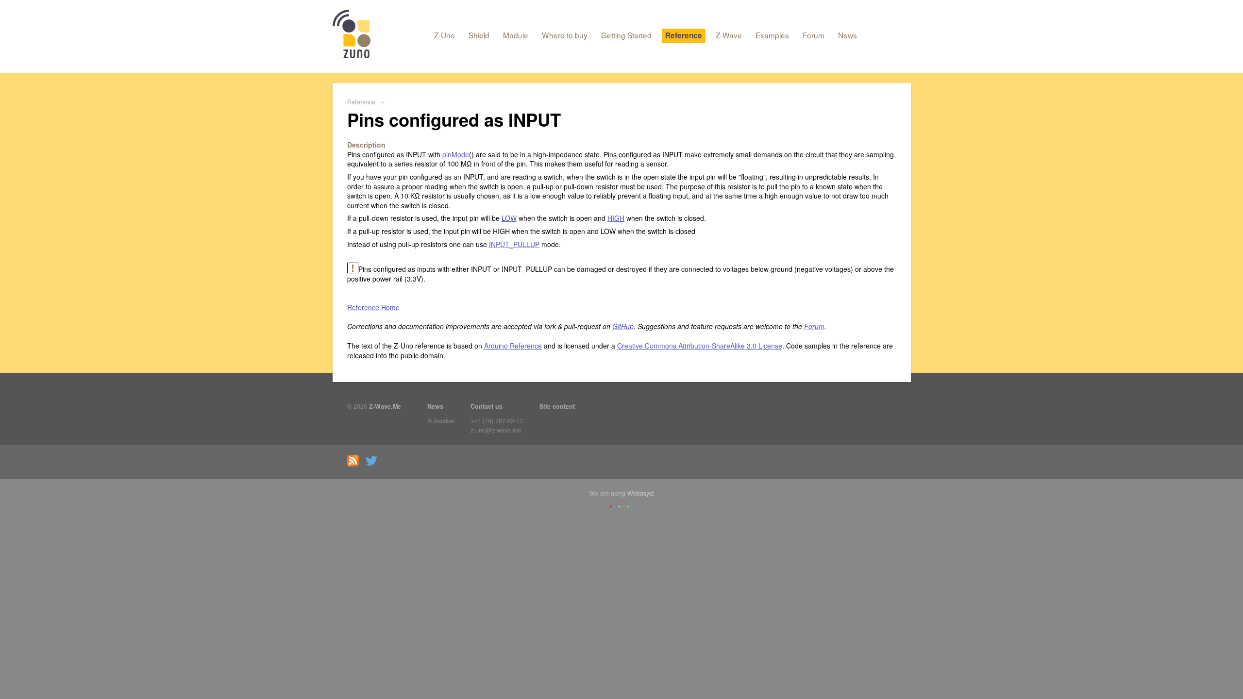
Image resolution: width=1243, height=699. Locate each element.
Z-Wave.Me (385, 406)
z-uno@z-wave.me (495, 430)
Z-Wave (729, 35)
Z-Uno (444, 35)
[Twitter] (374, 464)
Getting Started (626, 35)
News (847, 35)
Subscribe (440, 420)
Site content (557, 406)
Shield (479, 35)
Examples (772, 35)
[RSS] (355, 464)
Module (515, 35)
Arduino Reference (513, 345)
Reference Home (373, 307)
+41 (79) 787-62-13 (496, 420)
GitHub (623, 326)
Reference (683, 35)
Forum (813, 35)
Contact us (486, 406)
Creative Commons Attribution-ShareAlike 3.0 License (699, 345)
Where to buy (565, 35)
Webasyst (640, 493)
